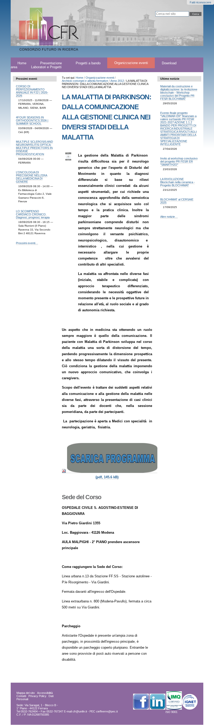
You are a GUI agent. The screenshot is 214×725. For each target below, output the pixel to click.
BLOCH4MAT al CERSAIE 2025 (176, 201)
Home (79, 77)
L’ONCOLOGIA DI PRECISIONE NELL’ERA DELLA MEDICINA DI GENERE (31, 177)
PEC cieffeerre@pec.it (104, 711)
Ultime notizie (169, 78)
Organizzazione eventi (131, 63)
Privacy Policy (37, 696)
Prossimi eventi (26, 78)
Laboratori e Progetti (46, 67)
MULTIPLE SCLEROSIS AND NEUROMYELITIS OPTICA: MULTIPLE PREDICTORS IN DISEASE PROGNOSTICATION (34, 148)
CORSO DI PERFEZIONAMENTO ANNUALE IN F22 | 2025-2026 (32, 91)
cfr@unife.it (80, 711)
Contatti (21, 696)
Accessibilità (45, 692)
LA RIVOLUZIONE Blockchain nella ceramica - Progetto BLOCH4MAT (177, 182)
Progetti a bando (88, 63)
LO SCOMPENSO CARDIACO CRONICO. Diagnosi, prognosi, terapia (33, 214)
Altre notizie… (169, 216)
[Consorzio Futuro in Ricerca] (64, 28)
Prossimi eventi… (27, 243)
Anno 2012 (117, 80)
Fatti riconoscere (200, 2)
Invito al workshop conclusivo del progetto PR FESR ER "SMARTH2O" (179, 161)
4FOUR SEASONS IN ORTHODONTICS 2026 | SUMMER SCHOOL (32, 120)
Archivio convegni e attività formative (85, 80)
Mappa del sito (25, 692)
